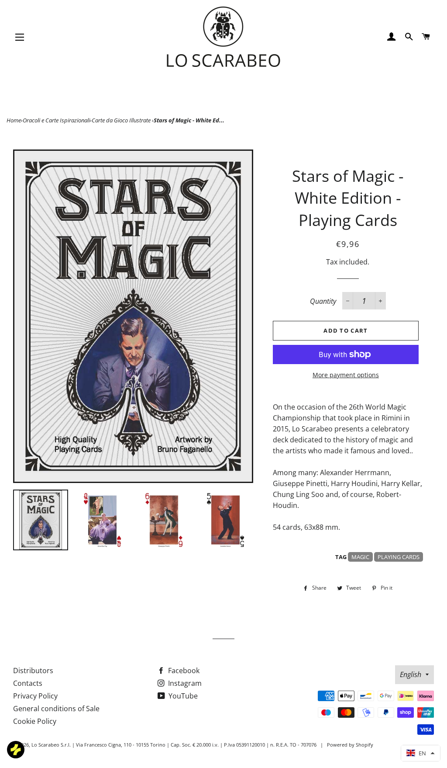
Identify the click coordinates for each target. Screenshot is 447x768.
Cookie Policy (34, 721)
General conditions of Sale (56, 708)
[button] (420, 753)
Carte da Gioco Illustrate (122, 120)
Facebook (182, 670)
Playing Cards (398, 557)
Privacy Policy (35, 696)
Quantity (323, 301)
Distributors (33, 670)
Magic (360, 557)
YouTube (182, 696)
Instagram (184, 683)
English (410, 674)
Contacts (27, 683)
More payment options (346, 375)
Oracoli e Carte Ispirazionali (56, 120)
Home (14, 120)
